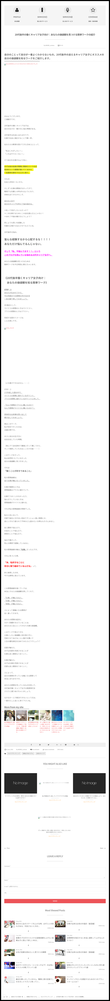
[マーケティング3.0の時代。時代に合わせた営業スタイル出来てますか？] (20, 783)
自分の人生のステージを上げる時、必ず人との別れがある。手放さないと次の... (35, 924)
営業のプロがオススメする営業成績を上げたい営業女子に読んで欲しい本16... (35, 939)
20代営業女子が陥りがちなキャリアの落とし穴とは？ (33, 724)
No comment (35, 749)
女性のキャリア (40, 753)
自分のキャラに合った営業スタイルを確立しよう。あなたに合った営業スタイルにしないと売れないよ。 (57, 727)
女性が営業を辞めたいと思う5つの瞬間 (31, 952)
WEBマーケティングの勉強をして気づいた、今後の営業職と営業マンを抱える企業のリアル (21, 727)
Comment (7, 866)
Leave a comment (49, 749)
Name (6, 880)
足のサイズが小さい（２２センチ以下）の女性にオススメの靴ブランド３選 (35, 966)
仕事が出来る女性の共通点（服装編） (81, 952)
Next (101, 848)
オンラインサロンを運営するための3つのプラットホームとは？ (85, 980)
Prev (8, 848)
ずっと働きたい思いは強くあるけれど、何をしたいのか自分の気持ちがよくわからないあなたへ (45, 727)
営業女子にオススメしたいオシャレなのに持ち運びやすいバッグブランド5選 (85, 966)
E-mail (6, 886)
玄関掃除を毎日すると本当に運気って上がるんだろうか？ (85, 939)
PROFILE (17, 17)
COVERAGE (93, 17)
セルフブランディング (14, 753)
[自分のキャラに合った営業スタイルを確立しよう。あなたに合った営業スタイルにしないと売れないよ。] (89, 783)
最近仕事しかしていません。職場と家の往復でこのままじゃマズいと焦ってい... (35, 980)
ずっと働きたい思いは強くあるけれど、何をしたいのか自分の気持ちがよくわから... (54, 831)
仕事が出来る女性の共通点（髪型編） (81, 923)
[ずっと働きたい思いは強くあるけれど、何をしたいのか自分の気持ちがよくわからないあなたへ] (54, 817)
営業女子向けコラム (28, 753)
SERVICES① (42, 17)
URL (5, 893)
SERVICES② (68, 17)
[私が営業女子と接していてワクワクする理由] (55, 783)
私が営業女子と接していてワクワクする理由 (9, 724)
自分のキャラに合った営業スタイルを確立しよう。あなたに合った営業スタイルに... (89, 797)
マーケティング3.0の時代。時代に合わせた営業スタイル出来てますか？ (68, 726)
